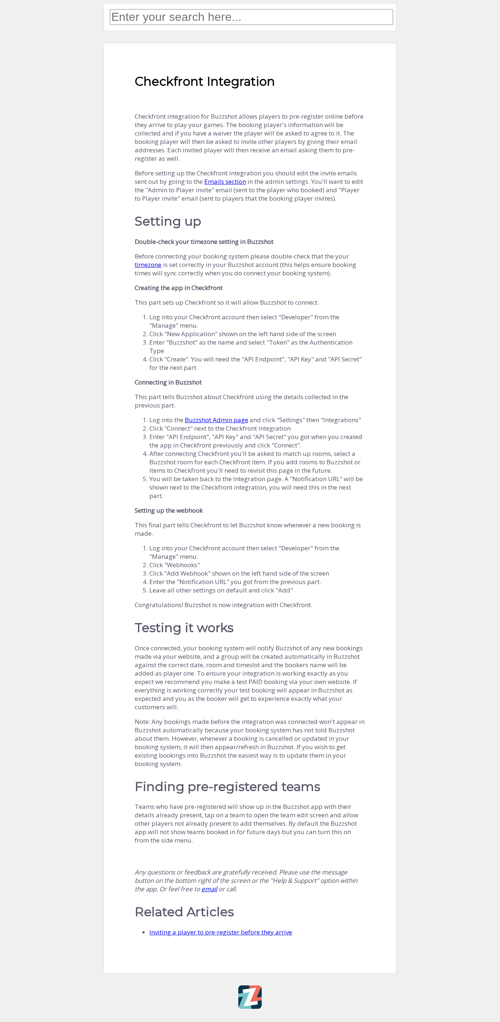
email (209, 889)
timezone (148, 264)
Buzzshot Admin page (216, 420)
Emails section (225, 181)
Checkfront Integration (205, 81)
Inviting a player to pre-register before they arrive (220, 932)
